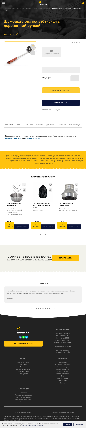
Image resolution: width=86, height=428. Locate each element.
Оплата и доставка (62, 374)
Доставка (51, 125)
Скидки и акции (62, 371)
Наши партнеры (62, 367)
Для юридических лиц (23, 397)
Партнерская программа (23, 395)
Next (45, 234)
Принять (68, 425)
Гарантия (23, 402)
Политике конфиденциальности (32, 425)
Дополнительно (23, 371)
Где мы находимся (62, 369)
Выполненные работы (62, 364)
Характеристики (25, 125)
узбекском (16, 138)
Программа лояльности (23, 399)
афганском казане (32, 138)
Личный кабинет (62, 378)
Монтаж (62, 125)
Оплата (39, 125)
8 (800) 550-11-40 (62, 340)
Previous (41, 234)
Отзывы (62, 383)
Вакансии (23, 393)
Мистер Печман (9, 8)
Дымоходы (23, 367)
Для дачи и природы (24, 8)
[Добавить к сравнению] (32, 52)
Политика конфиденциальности (63, 412)
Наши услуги (23, 374)
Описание (9, 125)
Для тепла (23, 364)
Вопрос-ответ (62, 380)
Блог (62, 376)
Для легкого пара (23, 362)
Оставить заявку (65, 258)
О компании (63, 362)
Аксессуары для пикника (41, 8)
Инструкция (75, 125)
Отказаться (79, 425)
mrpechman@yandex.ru (63, 346)
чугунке (8, 138)
